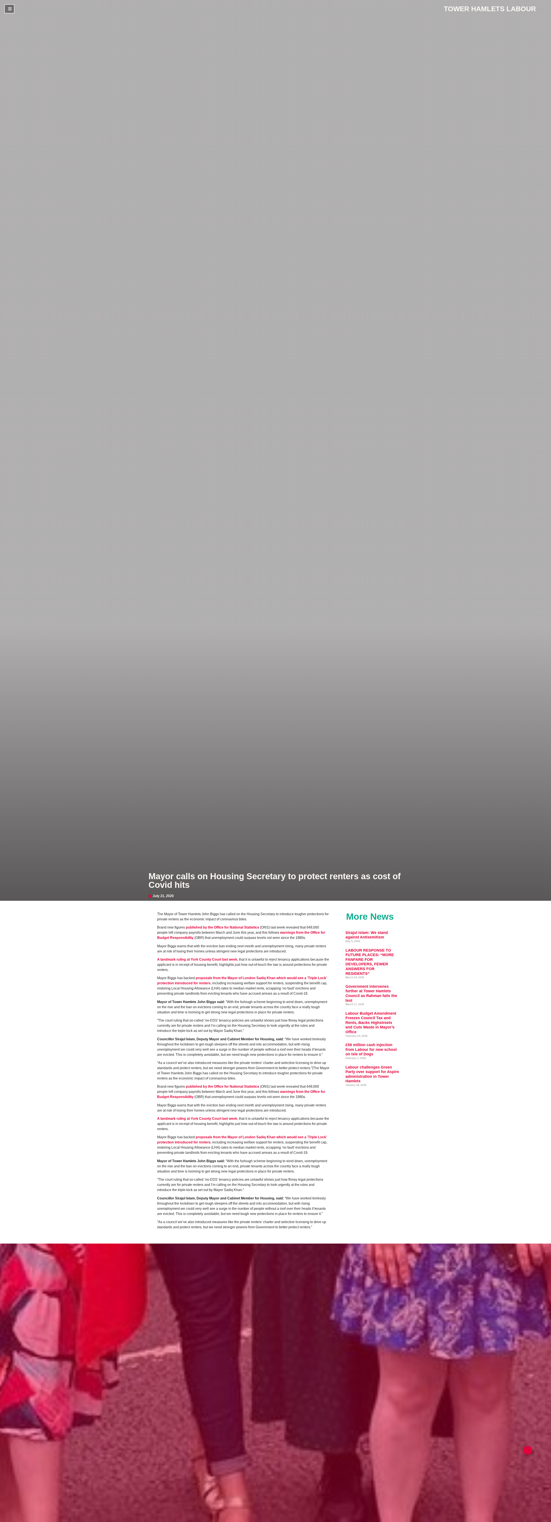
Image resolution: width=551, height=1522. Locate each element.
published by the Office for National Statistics (222, 927)
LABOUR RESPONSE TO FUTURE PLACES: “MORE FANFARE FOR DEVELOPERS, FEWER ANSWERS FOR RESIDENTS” (369, 962)
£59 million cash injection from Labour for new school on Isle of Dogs (371, 1049)
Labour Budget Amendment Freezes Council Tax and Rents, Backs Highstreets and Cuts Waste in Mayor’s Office (370, 1022)
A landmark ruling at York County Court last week (197, 959)
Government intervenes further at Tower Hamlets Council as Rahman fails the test (371, 993)
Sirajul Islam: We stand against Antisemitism (366, 935)
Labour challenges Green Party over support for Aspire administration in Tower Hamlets (372, 1074)
